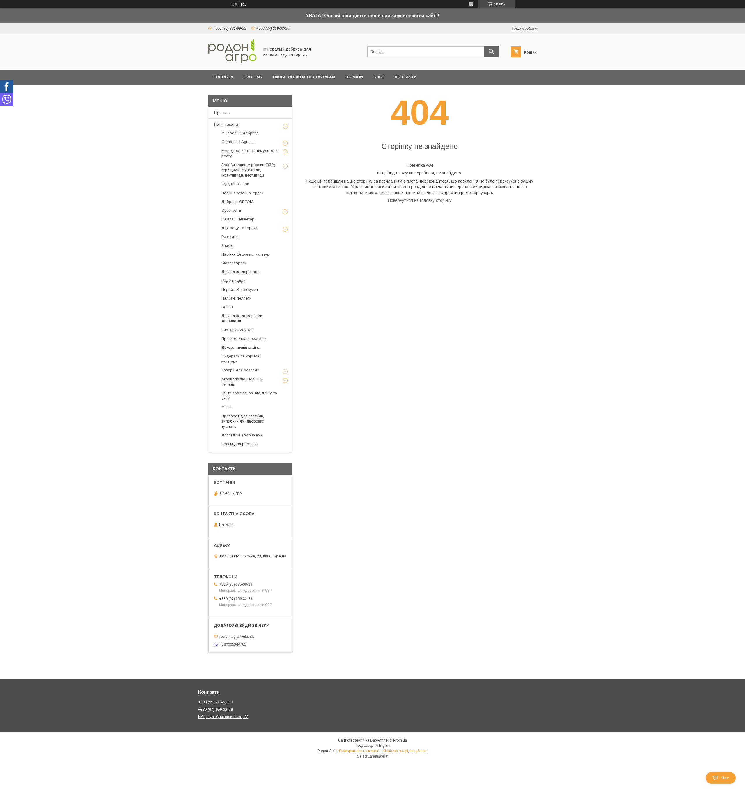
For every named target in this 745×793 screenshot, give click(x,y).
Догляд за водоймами (241, 435)
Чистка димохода (237, 330)
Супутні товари (235, 184)
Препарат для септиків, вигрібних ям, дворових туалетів (242, 421)
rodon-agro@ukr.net (236, 636)
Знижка (228, 245)
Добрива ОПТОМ (237, 201)
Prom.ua (400, 740)
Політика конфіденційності (405, 751)
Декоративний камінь (240, 347)
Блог (378, 77)
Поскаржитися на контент (360, 751)
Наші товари (226, 124)
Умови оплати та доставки (303, 77)
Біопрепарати (233, 263)
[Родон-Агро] (232, 62)
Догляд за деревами (240, 272)
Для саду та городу (239, 228)
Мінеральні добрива (240, 133)
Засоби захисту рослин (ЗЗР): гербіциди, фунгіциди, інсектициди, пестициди (248, 170)
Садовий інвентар (237, 219)
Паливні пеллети (236, 298)
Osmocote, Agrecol (238, 142)
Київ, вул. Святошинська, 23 (223, 716)
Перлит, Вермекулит (239, 289)
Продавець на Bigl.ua (372, 746)
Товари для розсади (240, 370)
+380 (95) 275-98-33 (215, 702)
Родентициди (233, 280)
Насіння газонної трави (242, 193)
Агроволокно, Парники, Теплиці (242, 381)
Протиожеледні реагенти (244, 338)
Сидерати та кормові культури (240, 358)
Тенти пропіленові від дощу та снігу (249, 395)
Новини (354, 77)
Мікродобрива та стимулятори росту (249, 153)
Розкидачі (230, 236)
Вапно (227, 307)
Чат (725, 778)
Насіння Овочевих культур (245, 254)
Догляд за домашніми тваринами (241, 318)
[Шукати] (491, 51)
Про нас (253, 77)
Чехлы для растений (240, 444)
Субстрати (231, 210)
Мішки (227, 407)
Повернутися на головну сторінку (420, 200)
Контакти (406, 77)
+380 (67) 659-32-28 (215, 709)
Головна (223, 77)
